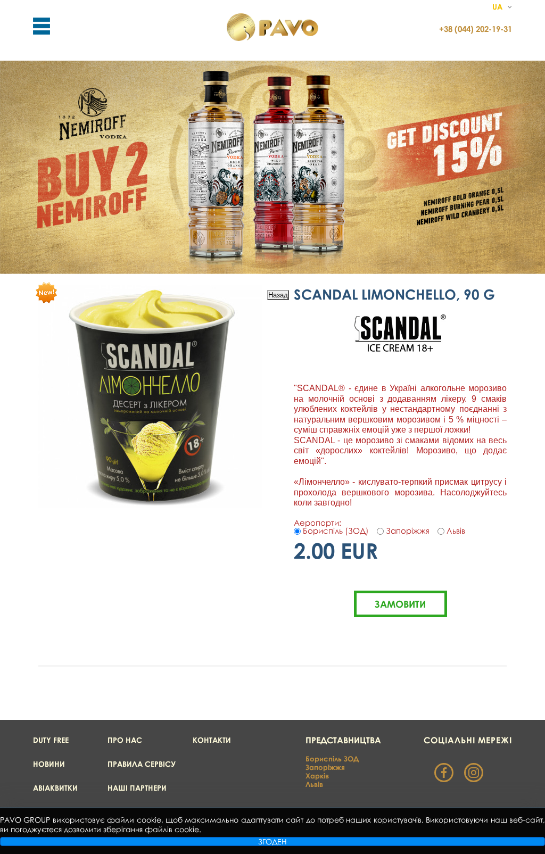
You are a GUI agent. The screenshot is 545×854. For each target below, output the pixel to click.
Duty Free (51, 739)
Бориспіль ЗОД (332, 758)
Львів (314, 784)
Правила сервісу (142, 763)
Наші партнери (137, 787)
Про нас (125, 739)
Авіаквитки (55, 787)
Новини (49, 763)
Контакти (212, 739)
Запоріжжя (325, 767)
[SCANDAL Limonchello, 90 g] (150, 505)
